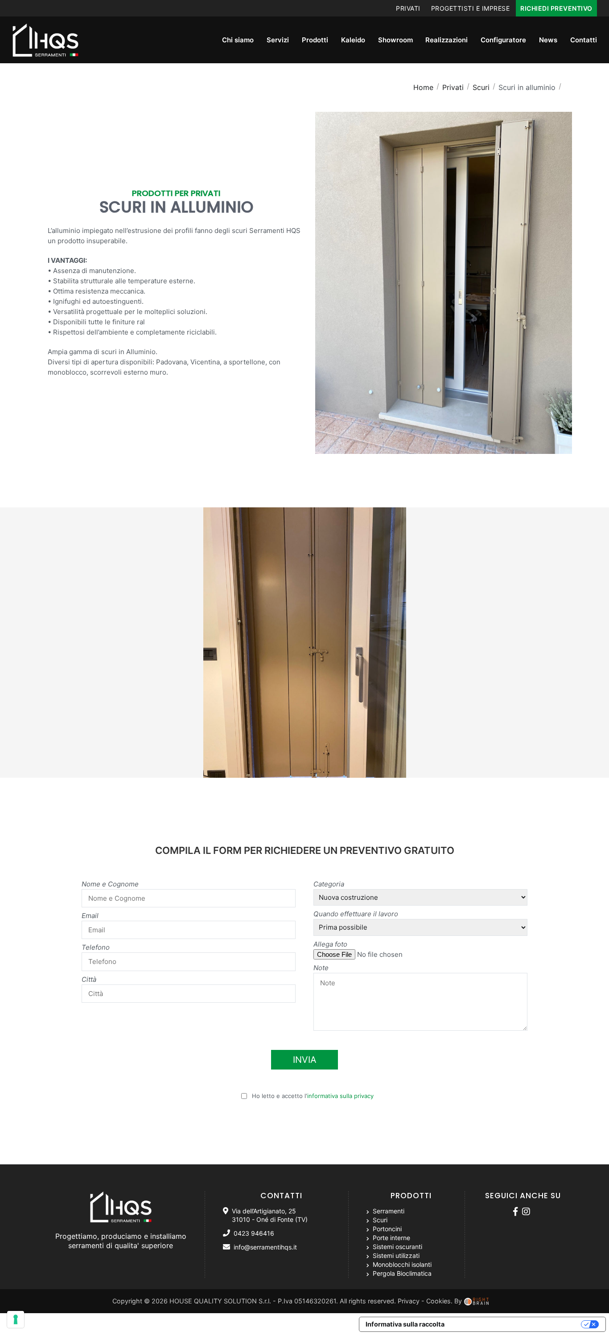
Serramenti (387, 1211)
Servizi (278, 40)
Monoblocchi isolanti (401, 1264)
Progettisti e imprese (470, 8)
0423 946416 (254, 1233)
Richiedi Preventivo (556, 8)
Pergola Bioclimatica (401, 1273)
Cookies (438, 1301)
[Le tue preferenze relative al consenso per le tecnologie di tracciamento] (15, 1319)
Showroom (395, 40)
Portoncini (386, 1229)
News (548, 40)
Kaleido (353, 40)
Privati (408, 8)
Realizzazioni (446, 40)
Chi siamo (238, 40)
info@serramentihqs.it (265, 1247)
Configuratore (503, 40)
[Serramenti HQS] (516, 1212)
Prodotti (315, 40)
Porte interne (390, 1237)
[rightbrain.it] (477, 1301)
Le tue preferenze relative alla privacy (517, 1324)
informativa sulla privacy (340, 1095)
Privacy (409, 1301)
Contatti (583, 40)
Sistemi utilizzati (395, 1255)
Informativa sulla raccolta (405, 1324)
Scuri (379, 1220)
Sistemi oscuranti (396, 1246)
